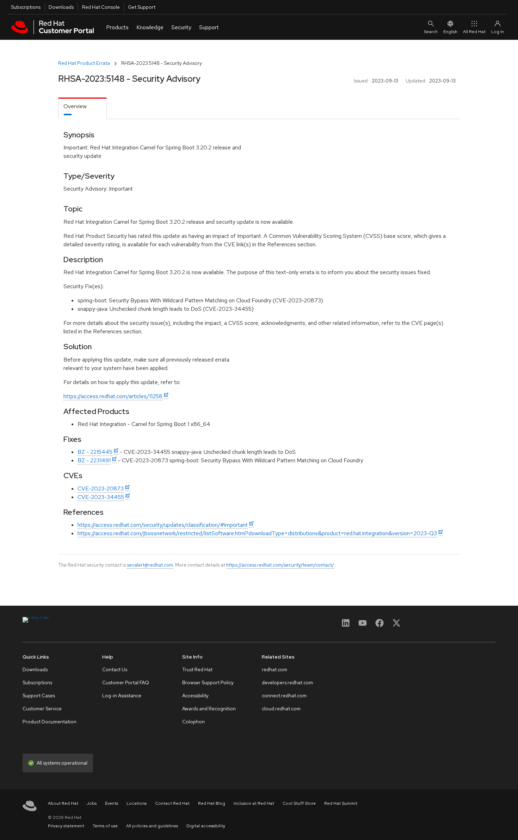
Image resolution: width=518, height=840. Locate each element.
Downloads (61, 7)
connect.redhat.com (284, 695)
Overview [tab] (75, 106)
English (450, 32)
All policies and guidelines (152, 826)
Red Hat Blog (211, 803)
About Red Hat (63, 803)
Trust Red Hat (197, 669)
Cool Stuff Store (299, 803)
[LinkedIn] (345, 625)
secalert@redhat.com (150, 565)
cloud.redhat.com (281, 708)
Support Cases (39, 695)
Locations (137, 803)
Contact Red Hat (172, 803)
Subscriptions (26, 7)
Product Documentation (49, 721)
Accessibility (195, 695)
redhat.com (274, 669)
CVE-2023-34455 (101, 497)
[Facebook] (379, 625)
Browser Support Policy (208, 682)
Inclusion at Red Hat (254, 803)
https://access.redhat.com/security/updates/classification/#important (163, 525)
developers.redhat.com (287, 682)
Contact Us (114, 669)
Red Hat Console (101, 7)
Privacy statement (66, 826)
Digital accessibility (205, 826)
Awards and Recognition (209, 708)
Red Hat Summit (340, 803)
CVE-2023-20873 (101, 488)
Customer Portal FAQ (125, 682)
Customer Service (42, 708)
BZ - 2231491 (94, 460)
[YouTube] (362, 625)
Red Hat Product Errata (84, 63)
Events (111, 803)
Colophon (193, 721)
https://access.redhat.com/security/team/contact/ (280, 565)
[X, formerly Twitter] (396, 625)
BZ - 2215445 (95, 452)
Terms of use (105, 826)
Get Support (141, 7)
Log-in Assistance (121, 695)
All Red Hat (474, 32)
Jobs (92, 803)
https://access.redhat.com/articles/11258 (112, 396)
